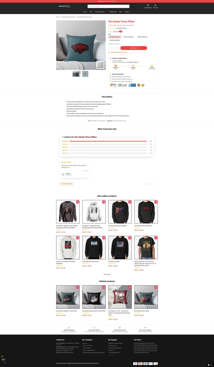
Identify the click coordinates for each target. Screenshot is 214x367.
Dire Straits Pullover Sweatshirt (117, 226)
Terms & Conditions (88, 345)
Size (109, 34)
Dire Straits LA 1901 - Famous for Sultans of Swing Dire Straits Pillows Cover (119, 313)
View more (107, 274)
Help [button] (211, 364)
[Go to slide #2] (85, 74)
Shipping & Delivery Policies (115, 343)
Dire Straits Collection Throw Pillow (66, 311)
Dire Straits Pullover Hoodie (90, 261)
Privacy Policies (87, 348)
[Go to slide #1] (77, 74)
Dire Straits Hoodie (113, 261)
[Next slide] (103, 45)
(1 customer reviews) (121, 28)
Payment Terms (113, 345)
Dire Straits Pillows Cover (84, 17)
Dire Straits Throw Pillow (141, 311)
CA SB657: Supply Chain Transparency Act (93, 352)
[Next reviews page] (152, 184)
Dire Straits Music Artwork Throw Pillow (94, 311)
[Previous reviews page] (144, 184)
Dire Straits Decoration (68, 17)
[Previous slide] (59, 45)
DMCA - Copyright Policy (89, 350)
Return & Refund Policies (115, 348)
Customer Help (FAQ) (114, 352)
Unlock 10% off (3, 359)
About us (85, 343)
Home (58, 17)
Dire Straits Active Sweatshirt (142, 226)
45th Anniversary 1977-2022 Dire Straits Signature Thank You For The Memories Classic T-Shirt (145, 263)
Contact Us (111, 350)
